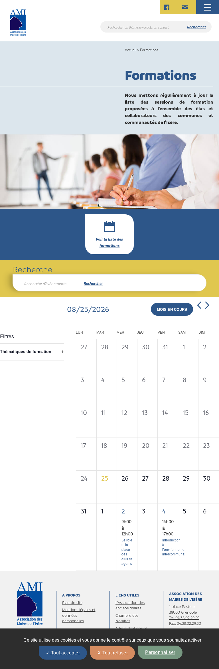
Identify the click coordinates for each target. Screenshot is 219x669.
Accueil (130, 49)
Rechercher (93, 283)
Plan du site (72, 602)
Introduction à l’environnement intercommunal (174, 547)
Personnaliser (160, 652)
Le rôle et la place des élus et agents (126, 551)
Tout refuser (114, 652)
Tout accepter (65, 652)
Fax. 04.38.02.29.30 (185, 623)
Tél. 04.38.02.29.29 (184, 617)
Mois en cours (172, 309)
